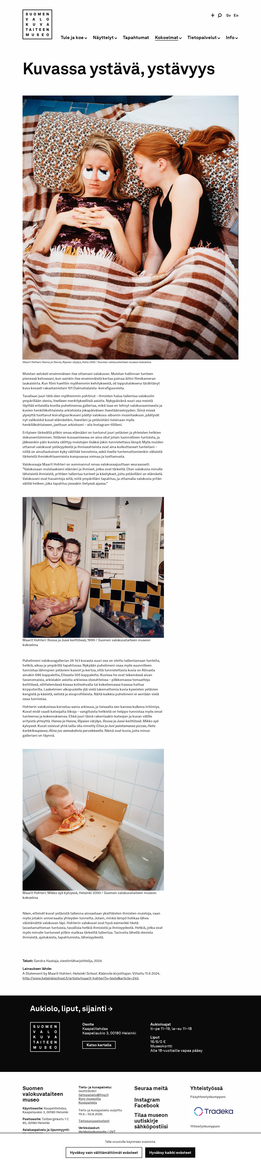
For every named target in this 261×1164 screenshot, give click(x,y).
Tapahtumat (136, 37)
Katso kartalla (101, 1045)
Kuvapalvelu (88, 1102)
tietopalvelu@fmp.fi (94, 1095)
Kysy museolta (90, 1099)
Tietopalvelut (202, 37)
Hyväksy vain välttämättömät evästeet (104, 1152)
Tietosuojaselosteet (94, 1121)
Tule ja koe (72, 37)
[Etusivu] (37, 25)
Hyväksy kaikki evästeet (170, 1152)
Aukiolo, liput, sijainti (68, 1008)
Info (230, 37)
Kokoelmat (166, 37)
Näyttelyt (103, 37)
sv (228, 15)
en (236, 15)
